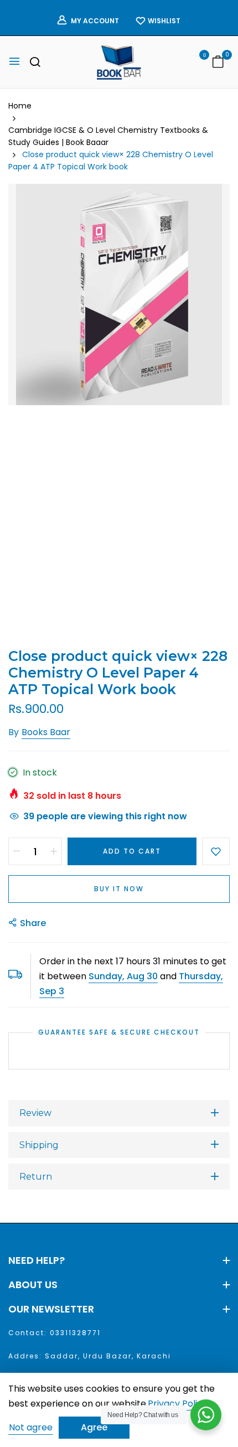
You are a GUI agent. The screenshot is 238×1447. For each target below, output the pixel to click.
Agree (94, 1427)
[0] (218, 63)
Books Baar (46, 732)
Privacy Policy (178, 1404)
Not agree (31, 1427)
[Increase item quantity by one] (53, 851)
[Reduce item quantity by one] (16, 851)
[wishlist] (196, 62)
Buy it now (119, 888)
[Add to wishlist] (216, 851)
